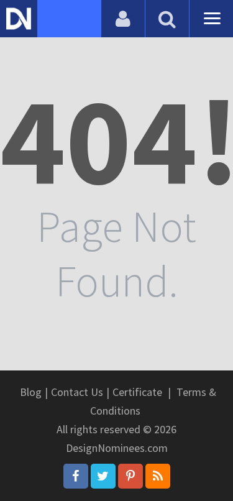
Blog (31, 392)
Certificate (137, 392)
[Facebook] (75, 476)
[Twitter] (103, 476)
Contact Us (77, 392)
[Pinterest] (130, 476)
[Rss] (157, 476)
